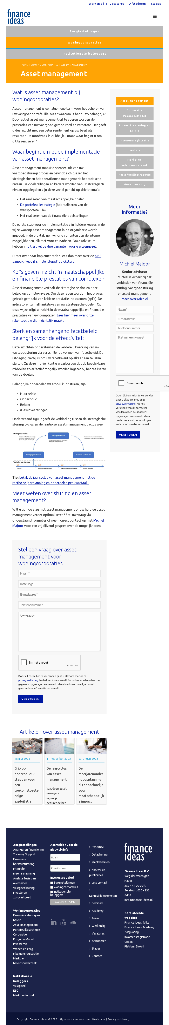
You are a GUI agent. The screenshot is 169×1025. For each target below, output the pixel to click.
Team (95, 918)
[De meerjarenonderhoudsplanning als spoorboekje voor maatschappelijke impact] (91, 746)
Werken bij (98, 925)
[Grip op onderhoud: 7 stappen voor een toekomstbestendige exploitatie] (27, 746)
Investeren (135, 150)
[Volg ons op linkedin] (53, 922)
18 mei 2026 (22, 758)
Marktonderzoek (24, 995)
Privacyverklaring (118, 1019)
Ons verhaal (99, 882)
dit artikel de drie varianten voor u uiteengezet (61, 246)
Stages (96, 948)
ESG (15, 990)
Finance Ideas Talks (136, 922)
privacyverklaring (28, 680)
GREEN (128, 941)
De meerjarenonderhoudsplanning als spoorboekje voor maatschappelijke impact (91, 784)
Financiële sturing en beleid (134, 128)
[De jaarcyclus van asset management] (60, 746)
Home (24, 65)
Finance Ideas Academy (139, 927)
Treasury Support (24, 854)
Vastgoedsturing (24, 888)
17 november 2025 (59, 758)
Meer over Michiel (135, 299)
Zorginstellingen (84, 31)
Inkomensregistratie (135, 140)
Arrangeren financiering (28, 849)
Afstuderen (99, 941)
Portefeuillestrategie (135, 174)
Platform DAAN (134, 946)
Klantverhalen (101, 862)
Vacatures (98, 933)
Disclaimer (98, 1019)
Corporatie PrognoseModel (134, 113)
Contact (97, 956)
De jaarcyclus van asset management (57, 773)
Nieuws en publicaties (97, 872)
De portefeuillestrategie (37, 205)
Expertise (98, 847)
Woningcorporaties (85, 42)
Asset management (135, 100)
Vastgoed (19, 985)
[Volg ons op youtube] (63, 922)
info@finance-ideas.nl (138, 900)
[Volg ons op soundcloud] (73, 922)
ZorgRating (131, 932)
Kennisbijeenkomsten (103, 895)
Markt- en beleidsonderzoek (134, 162)
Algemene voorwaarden (75, 1019)
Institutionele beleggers (84, 53)
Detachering (100, 854)
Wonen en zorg (135, 184)
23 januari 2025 (88, 758)
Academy (97, 910)
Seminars (97, 903)
